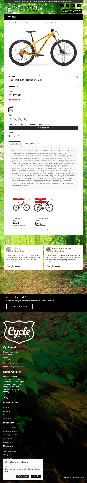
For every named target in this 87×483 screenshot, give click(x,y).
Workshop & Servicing (10, 431)
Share (11, 132)
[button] (12, 17)
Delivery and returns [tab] (31, 144)
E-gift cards (7, 418)
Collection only (14, 99)
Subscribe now (19, 307)
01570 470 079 (11, 363)
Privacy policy (7, 455)
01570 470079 (73, 11)
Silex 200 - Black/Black (40, 224)
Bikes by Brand (14, 23)
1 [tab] (40, 76)
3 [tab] (45, 76)
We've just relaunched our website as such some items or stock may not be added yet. (44, 1)
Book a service (8, 438)
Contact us (43, 128)
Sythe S (16, 223)
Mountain (37, 23)
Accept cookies (23, 476)
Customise (36, 476)
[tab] (38, 229)
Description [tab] (14, 144)
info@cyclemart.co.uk (16, 367)
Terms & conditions (9, 451)
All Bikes (27, 23)
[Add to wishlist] (29, 199)
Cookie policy (7, 458)
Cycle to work (7, 442)
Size (10, 115)
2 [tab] (42, 76)
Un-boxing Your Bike (10, 435)
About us (6, 407)
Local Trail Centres (9, 427)
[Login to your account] (62, 5)
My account (7, 415)
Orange (11, 106)
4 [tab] (47, 76)
